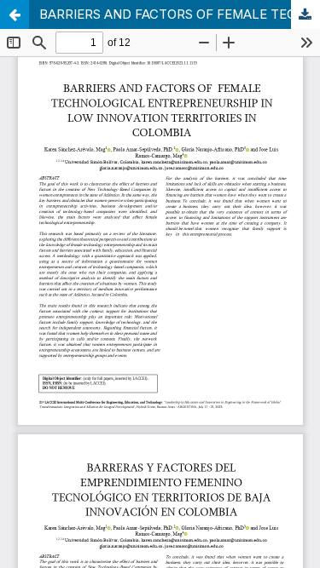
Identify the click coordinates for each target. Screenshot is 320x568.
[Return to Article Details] (14, 14)
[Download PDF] (305, 14)
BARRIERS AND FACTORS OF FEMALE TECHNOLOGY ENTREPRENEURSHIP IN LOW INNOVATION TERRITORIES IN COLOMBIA (179, 14)
